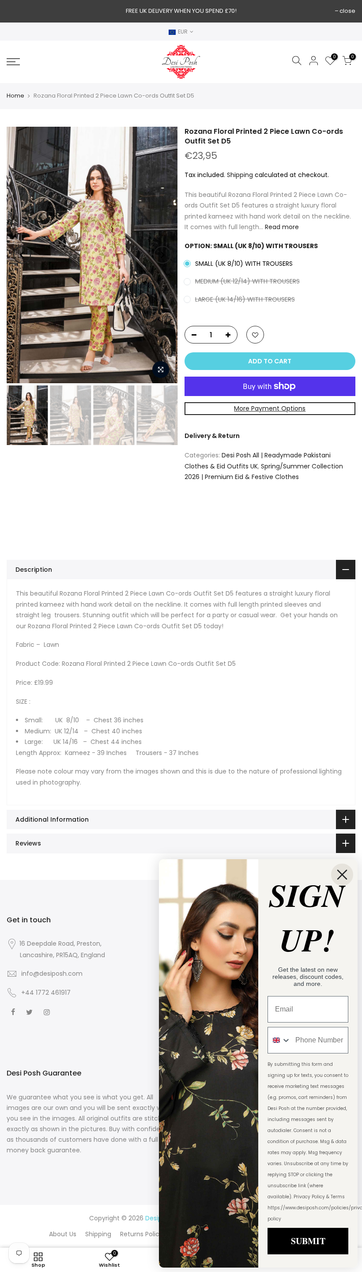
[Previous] (22, 255)
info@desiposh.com (52, 973)
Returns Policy (141, 1234)
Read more (281, 227)
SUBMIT (308, 1240)
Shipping (240, 174)
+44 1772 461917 (46, 992)
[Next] (162, 255)
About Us (62, 1234)
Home (15, 96)
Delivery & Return (212, 435)
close (347, 11)
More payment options (269, 408)
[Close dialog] (342, 875)
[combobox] (279, 1040)
